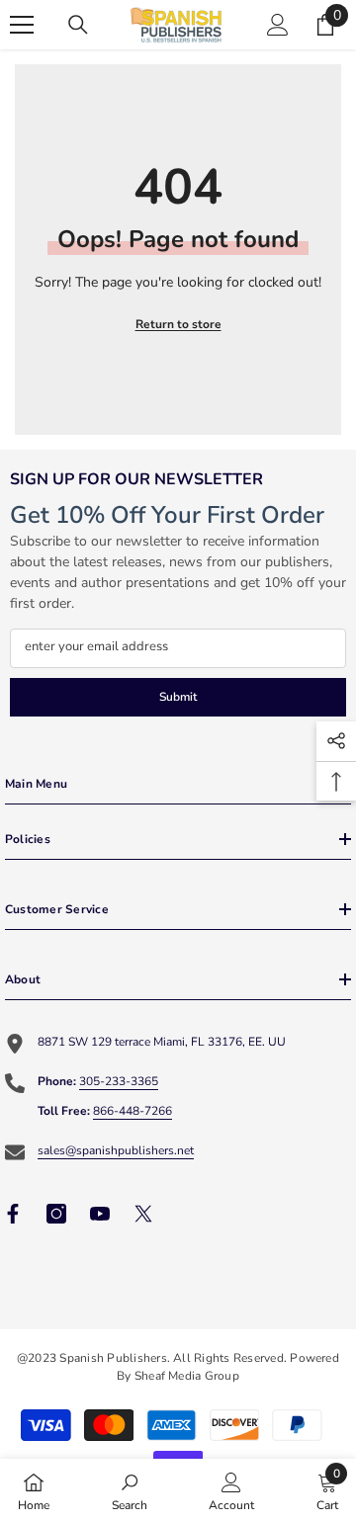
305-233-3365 (118, 1081)
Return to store (178, 324)
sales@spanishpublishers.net (116, 1150)
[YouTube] (100, 1213)
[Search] (78, 25)
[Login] (278, 25)
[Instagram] (56, 1213)
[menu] (22, 25)
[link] (129, 1490)
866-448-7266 (132, 1111)
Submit (178, 697)
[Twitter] (143, 1213)
